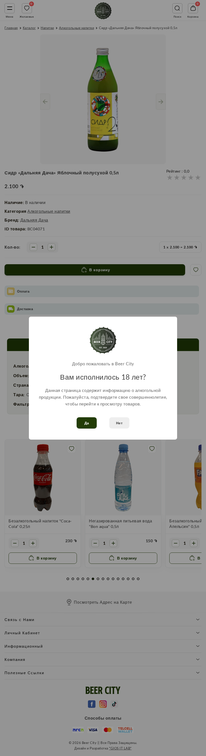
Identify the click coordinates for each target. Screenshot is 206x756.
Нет (119, 423)
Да (86, 423)
